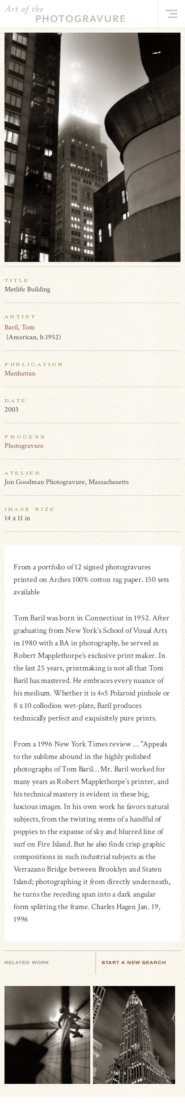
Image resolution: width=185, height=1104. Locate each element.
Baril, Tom (19, 327)
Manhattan (19, 373)
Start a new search (133, 962)
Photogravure (24, 446)
